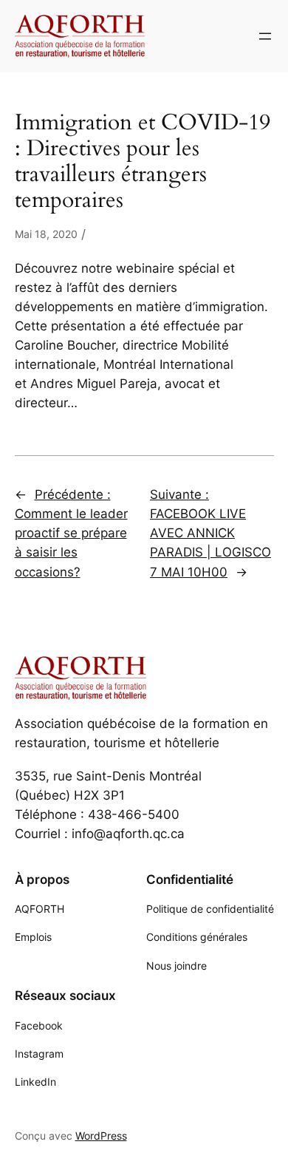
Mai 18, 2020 (46, 234)
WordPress (101, 1135)
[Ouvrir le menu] (265, 36)
